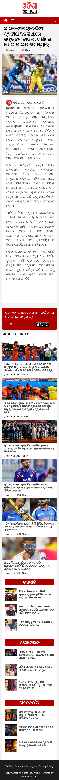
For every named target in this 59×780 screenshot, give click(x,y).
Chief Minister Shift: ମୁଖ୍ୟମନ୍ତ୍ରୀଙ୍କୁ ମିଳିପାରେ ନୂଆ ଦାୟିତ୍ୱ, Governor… (36, 594)
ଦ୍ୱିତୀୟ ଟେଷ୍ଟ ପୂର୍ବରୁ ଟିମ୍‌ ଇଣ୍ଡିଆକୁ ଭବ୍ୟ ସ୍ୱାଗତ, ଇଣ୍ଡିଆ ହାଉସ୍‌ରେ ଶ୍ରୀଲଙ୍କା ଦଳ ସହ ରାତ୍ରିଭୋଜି (29, 448)
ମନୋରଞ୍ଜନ (29, 642)
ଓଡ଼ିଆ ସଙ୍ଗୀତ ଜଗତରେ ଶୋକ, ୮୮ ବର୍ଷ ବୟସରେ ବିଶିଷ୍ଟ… (35, 668)
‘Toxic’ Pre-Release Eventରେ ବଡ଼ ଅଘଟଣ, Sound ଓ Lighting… (36, 654)
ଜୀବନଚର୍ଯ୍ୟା (29, 702)
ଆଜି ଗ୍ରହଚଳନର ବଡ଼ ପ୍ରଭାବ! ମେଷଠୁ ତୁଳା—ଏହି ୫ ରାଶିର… (35, 744)
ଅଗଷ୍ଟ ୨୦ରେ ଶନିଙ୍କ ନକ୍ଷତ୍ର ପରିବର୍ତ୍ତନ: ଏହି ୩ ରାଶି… (36, 728)
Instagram (31, 766)
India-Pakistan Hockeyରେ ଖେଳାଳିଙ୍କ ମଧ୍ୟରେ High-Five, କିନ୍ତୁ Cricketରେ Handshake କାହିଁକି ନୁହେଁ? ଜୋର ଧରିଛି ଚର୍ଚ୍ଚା (28, 367)
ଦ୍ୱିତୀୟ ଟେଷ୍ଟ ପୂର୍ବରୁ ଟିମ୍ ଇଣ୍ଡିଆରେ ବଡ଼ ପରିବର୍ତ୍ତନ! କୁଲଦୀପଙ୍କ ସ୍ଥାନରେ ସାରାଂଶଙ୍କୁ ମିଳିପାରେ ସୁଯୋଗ (28, 487)
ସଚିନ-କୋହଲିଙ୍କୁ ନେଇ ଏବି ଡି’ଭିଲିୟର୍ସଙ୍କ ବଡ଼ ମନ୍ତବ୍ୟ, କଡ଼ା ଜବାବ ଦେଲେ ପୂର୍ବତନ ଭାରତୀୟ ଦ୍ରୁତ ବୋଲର (29, 526)
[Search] (54, 21)
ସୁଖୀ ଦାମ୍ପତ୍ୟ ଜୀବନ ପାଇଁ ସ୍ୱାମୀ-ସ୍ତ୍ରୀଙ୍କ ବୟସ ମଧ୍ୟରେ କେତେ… (33, 715)
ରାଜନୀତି (29, 582)
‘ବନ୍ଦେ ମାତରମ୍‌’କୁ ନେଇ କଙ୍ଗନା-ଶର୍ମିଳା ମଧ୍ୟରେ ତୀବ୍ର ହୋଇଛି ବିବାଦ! (35, 685)
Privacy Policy (46, 766)
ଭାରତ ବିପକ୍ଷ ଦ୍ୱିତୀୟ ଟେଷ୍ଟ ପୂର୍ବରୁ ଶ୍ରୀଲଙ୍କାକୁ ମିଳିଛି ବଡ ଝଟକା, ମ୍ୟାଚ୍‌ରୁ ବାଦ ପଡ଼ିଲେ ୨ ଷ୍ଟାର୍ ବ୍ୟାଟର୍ (27, 565)
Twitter (9, 766)
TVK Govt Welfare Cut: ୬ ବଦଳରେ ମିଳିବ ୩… (35, 623)
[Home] (5, 21)
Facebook (19, 766)
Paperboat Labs (29, 776)
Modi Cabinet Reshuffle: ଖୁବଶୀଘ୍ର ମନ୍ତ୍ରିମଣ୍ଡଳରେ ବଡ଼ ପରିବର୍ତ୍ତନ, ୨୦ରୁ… (36, 609)
